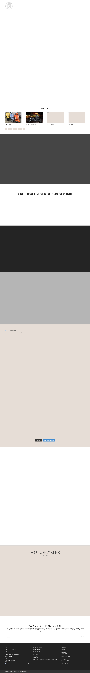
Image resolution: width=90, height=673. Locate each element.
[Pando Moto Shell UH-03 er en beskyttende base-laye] (51, 415)
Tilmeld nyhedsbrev (74, 0)
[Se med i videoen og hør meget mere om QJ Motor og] (65, 340)
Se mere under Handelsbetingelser (12, 654)
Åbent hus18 (8, 124)
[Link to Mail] (84, 1)
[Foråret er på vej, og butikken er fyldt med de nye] (78, 397)
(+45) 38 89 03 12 (64, 655)
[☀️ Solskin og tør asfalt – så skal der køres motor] (38, 402)
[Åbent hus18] (13, 117)
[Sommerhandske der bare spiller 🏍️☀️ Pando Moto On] (25, 403)
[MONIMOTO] (77, 117)
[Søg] (83, 6)
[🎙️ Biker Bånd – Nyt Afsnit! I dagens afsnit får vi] (11, 411)
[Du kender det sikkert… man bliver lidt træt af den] (51, 358)
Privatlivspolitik (58, 0)
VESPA (45, 276)
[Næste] (83, 208)
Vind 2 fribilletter (51, 124)
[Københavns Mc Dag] (34, 117)
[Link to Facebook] (80, 1)
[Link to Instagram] (82, 1)
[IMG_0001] (45, 159)
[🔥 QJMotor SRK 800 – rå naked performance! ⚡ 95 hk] (65, 402)
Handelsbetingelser (66, 0)
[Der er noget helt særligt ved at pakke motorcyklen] (38, 363)
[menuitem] (46, 6)
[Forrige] (7, 208)
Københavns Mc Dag (31, 124)
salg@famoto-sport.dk (9, 658)
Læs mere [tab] (10, 637)
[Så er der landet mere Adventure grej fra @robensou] (25, 339)
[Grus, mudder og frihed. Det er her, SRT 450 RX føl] (11, 337)
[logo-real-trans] (9, 6)
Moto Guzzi (45, 496)
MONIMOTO (71, 124)
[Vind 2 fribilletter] (55, 117)
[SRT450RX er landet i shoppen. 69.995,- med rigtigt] (78, 338)
